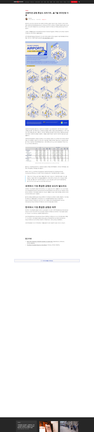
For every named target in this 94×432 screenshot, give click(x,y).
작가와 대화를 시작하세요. (47, 260)
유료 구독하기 (74, 1)
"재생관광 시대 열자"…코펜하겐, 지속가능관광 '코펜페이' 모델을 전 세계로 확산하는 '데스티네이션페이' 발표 (26, 426)
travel (26, 10)
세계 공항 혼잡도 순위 (47, 38)
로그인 (68, 1)
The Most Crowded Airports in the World (37, 245)
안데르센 (30, 18)
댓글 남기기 (44, 19)
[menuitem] (27, 2)
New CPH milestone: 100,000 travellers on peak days (40, 241)
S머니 (33, 36)
